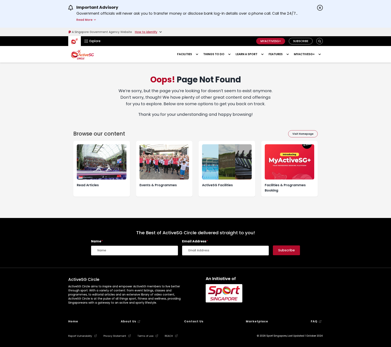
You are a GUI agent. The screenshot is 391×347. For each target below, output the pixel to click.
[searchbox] (134, 250)
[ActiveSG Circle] (82, 54)
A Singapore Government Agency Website (102, 32)
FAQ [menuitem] (314, 321)
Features (276, 54)
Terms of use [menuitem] (145, 336)
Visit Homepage (302, 134)
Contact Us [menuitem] (193, 321)
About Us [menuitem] (128, 321)
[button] (319, 41)
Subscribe (300, 41)
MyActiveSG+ (270, 41)
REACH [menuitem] (169, 336)
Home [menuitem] (73, 321)
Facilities (184, 54)
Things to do (213, 54)
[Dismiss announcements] (320, 8)
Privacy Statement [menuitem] (114, 336)
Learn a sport (246, 54)
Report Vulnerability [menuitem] (80, 336)
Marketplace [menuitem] (257, 321)
